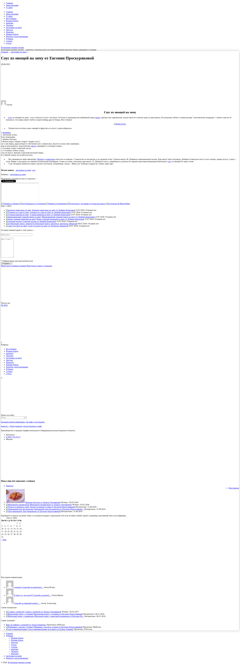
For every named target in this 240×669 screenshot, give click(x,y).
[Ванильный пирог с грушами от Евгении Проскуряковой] (19, 614)
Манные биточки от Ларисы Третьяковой (43, 502)
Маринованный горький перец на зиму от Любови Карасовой (68, 217)
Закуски (9, 30)
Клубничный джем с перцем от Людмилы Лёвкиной (54, 224)
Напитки (10, 32)
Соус (10, 117)
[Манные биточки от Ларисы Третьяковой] (15, 502)
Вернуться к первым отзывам (13, 266)
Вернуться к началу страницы (39, 266)
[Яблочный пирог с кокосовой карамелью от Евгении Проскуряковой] (20, 616)
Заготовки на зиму (14, 27)
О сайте (9, 7)
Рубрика (9, 39)
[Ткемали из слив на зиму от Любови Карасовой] (17, 212)
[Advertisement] (76, 82)
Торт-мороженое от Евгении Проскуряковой (42, 511)
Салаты (9, 41)
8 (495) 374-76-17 (13, 437)
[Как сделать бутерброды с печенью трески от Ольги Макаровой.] (10, 603)
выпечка (9, 23)
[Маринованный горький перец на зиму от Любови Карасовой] (23, 217)
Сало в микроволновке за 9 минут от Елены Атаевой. (50, 629)
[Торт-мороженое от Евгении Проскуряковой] (14, 511)
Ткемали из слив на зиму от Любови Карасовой (50, 212)
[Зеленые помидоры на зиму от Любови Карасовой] (18, 210)
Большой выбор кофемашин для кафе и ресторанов (22, 422)
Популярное (234, 488)
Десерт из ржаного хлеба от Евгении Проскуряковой (52, 507)
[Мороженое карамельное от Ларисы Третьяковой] (17, 505)
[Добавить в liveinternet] (56, 204)
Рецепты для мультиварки (17, 36)
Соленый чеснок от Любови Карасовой (39, 221)
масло (33, 146)
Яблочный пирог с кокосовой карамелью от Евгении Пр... (59, 616)
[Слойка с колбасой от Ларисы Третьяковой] (15, 612)
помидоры (50, 159)
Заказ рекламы (12, 5)
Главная (9, 3)
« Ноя (3, 540)
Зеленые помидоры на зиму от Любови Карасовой (53, 210)
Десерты (9, 25)
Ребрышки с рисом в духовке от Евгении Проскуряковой (57, 627)
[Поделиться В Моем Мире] (118, 204)
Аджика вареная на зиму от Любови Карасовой (50, 215)
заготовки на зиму (23, 170)
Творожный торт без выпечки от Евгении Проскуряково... (59, 509)
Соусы (9, 43)
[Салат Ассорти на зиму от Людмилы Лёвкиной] (16, 226)
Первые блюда (12, 34)
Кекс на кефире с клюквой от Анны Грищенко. (26, 625)
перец (97, 117)
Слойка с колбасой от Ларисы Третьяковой (42, 612)
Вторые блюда (12, 21)
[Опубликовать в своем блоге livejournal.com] (33, 204)
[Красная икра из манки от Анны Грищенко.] (10, 587)
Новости (9, 486)
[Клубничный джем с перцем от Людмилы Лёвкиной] (19, 224)
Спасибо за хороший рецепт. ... (27, 603)
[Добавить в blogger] (10, 204)
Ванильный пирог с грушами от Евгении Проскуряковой (58, 614)
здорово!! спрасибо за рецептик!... (28, 587)
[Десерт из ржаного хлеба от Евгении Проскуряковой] (17, 507)
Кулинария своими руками (12, 47)
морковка (6, 132)
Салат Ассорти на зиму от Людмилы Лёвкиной (48, 226)
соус (169, 161)
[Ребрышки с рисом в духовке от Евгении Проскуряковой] (19, 627)
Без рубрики (11, 18)
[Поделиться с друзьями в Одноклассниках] (86, 204)
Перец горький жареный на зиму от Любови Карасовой (60, 219)
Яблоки (40, 159)
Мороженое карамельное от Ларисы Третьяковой (51, 505)
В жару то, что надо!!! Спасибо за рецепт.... (32, 595)
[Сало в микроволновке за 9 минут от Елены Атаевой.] (16, 629)
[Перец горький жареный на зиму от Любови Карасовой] (21, 219)
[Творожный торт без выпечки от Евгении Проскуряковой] (20, 509)
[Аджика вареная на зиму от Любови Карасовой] (17, 215)
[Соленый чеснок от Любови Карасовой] (14, 221)
